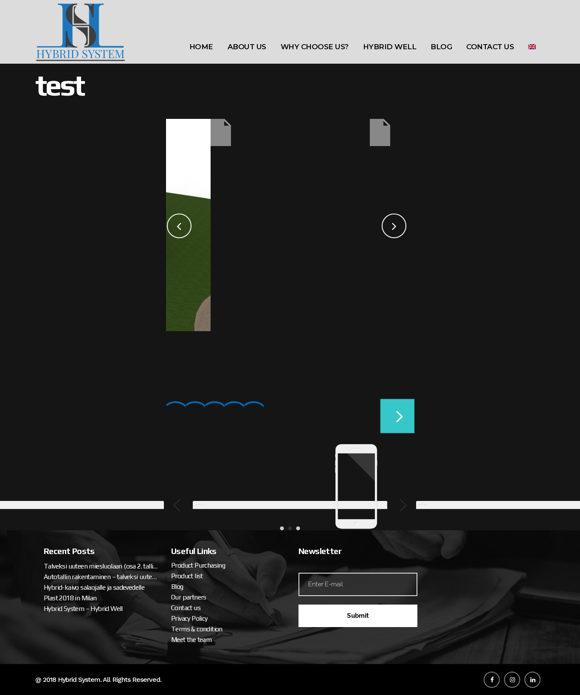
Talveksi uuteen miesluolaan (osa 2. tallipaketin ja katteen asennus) (101, 566)
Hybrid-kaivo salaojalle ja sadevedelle (94, 587)
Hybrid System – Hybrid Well (83, 609)
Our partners (188, 597)
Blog (177, 586)
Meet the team (191, 640)
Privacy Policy (189, 618)
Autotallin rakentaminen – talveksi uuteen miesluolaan (101, 577)
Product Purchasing (198, 565)
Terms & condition (196, 629)
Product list (187, 576)
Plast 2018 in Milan (70, 598)
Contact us (185, 608)
